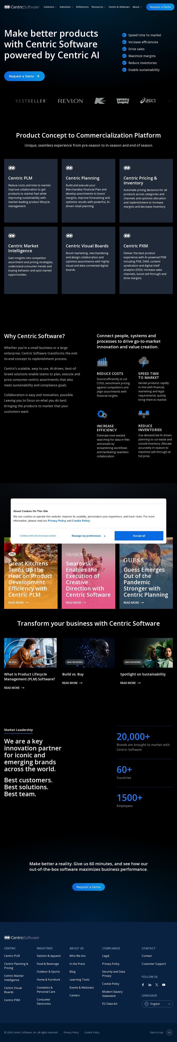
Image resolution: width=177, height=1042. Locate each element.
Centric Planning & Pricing (16, 966)
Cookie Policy (81, 520)
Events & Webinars (119, 6)
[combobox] (161, 1003)
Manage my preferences (86, 535)
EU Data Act (109, 1004)
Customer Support (154, 964)
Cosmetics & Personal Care (46, 990)
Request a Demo (160, 7)
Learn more (16, 218)
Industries (65, 6)
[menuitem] (17, 956)
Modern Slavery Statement (112, 994)
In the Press (77, 964)
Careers (74, 995)
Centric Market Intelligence (14, 978)
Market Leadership (18, 730)
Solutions (49, 6)
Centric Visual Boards (13, 990)
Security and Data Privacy (114, 974)
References (82, 6)
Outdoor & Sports (48, 971)
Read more (16, 603)
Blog (72, 971)
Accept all (139, 535)
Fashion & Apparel (48, 956)
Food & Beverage (48, 964)
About (136, 6)
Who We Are (77, 956)
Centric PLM (12, 956)
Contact (147, 956)
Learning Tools (79, 979)
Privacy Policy (57, 520)
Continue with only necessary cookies (38, 536)
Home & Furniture (48, 979)
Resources (97, 6)
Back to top (156, 1032)
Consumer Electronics (44, 1002)
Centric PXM (12, 1000)
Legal (105, 956)
